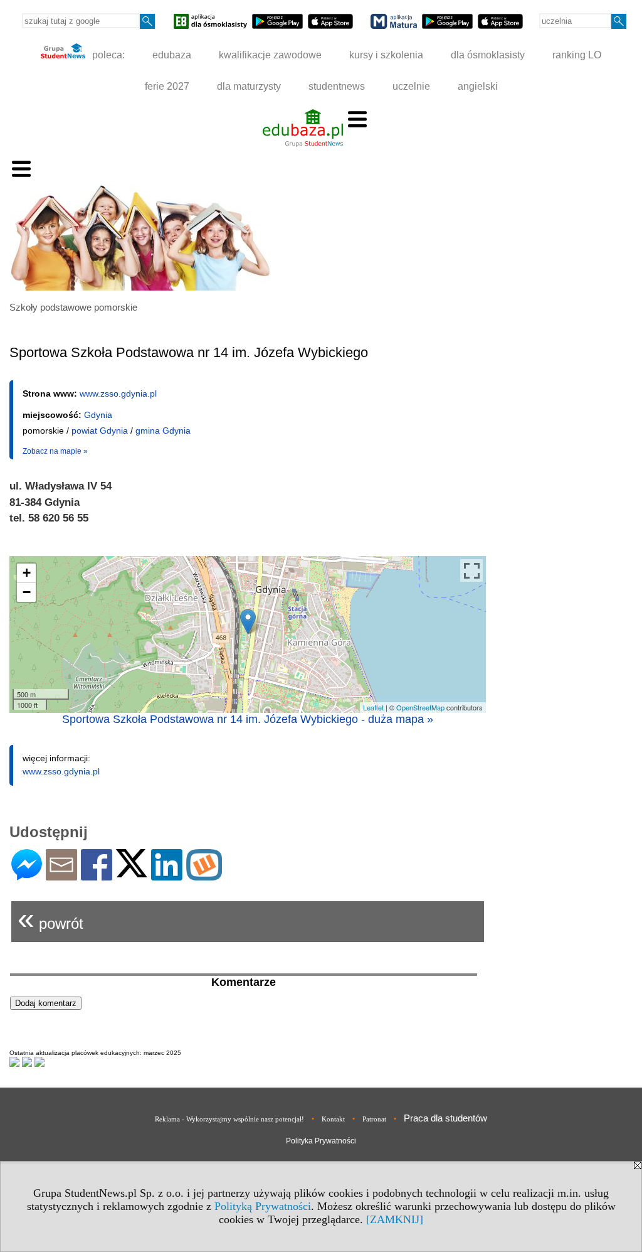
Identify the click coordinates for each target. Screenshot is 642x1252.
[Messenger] (26, 875)
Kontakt (333, 1119)
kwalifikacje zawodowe (270, 55)
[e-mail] (61, 875)
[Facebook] (96, 875)
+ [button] (27, 573)
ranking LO (576, 55)
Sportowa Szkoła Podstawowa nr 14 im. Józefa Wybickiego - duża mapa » (247, 719)
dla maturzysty (249, 86)
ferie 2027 (167, 86)
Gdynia (98, 415)
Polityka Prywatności (321, 1141)
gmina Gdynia (163, 430)
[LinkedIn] (166, 875)
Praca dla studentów (445, 1118)
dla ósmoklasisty (488, 55)
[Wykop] (204, 875)
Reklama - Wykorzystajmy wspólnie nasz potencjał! (229, 1119)
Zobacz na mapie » (55, 451)
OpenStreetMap (420, 707)
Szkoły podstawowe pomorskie (73, 307)
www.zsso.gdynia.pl (118, 393)
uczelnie (411, 86)
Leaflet (373, 707)
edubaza (171, 55)
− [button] (27, 592)
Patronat (374, 1119)
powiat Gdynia (99, 430)
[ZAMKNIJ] (394, 1219)
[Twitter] (131, 872)
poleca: (107, 55)
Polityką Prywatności (262, 1206)
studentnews (336, 86)
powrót (50, 918)
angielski (478, 86)
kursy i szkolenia (386, 55)
